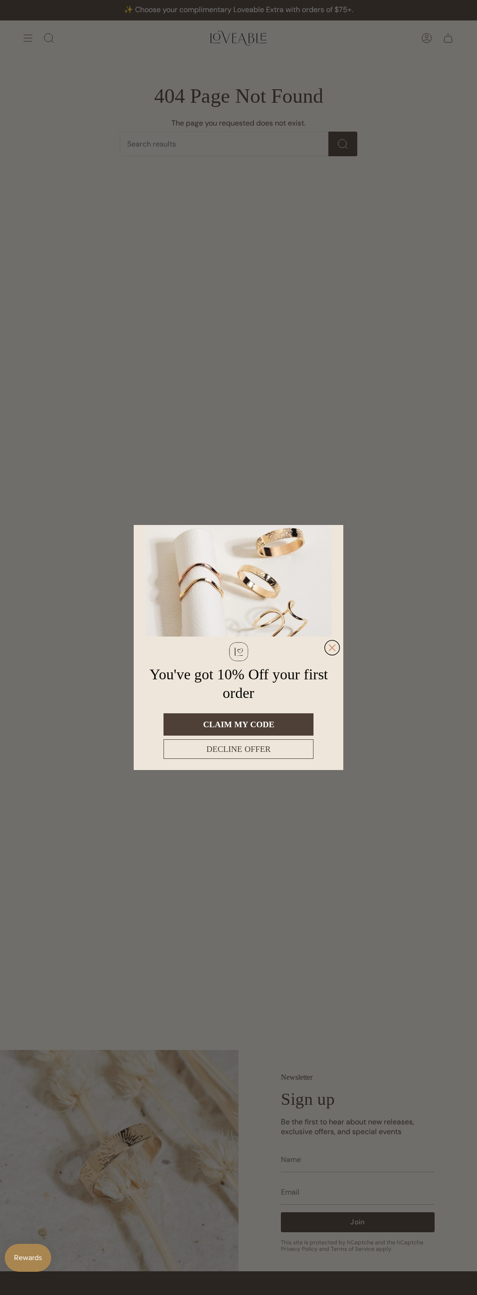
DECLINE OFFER (238, 749)
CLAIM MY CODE (238, 724)
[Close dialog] (332, 647)
